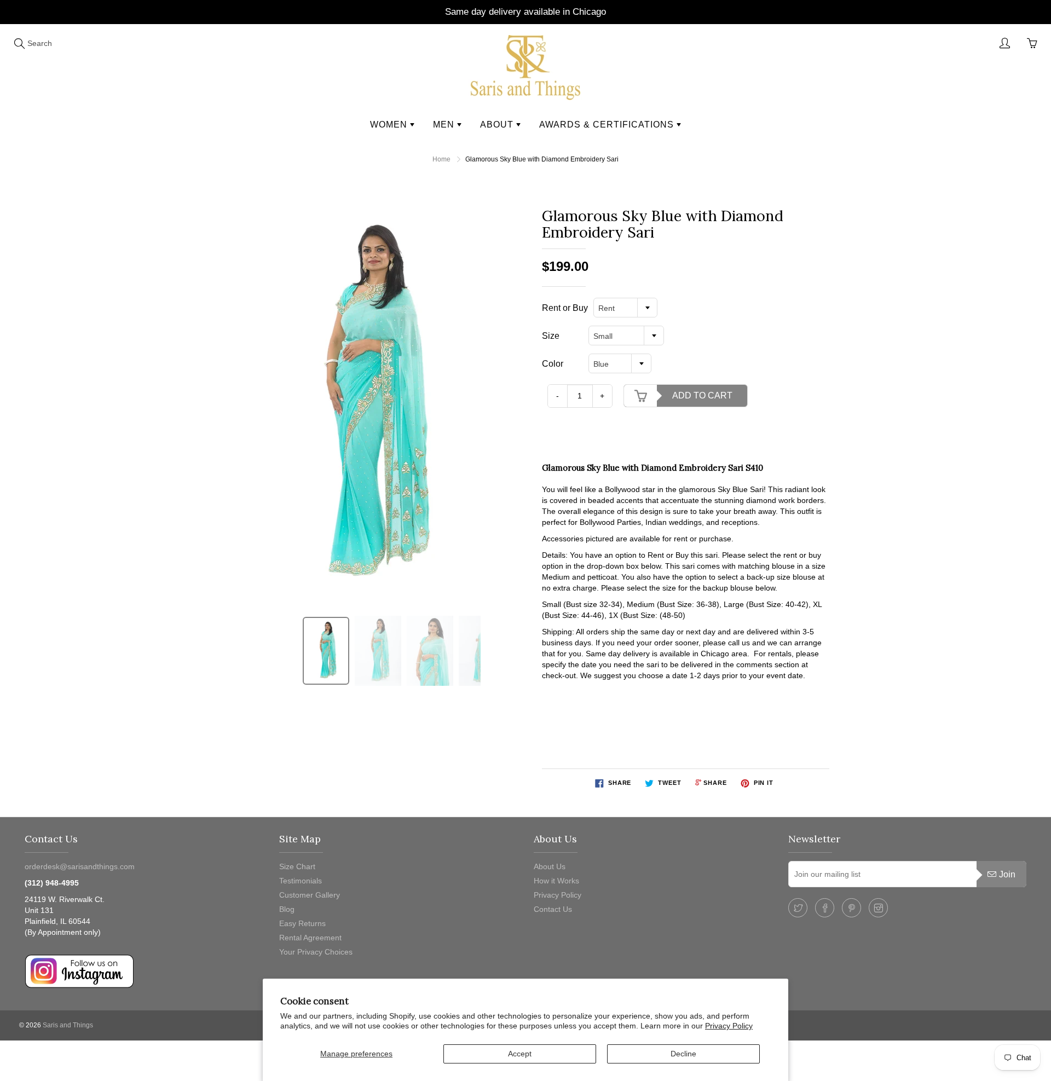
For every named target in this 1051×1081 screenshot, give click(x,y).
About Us (549, 866)
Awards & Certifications (608, 124)
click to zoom (369, 405)
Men (445, 124)
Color (552, 363)
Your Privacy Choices (316, 951)
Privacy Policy (729, 1025)
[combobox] (625, 307)
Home (441, 159)
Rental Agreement (310, 937)
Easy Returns (302, 923)
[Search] (19, 43)
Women (390, 124)
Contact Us (553, 909)
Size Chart (297, 866)
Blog (286, 909)
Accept (520, 1053)
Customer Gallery (309, 895)
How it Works (556, 880)
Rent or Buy (565, 308)
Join (1007, 874)
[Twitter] (797, 907)
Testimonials (300, 880)
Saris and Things (68, 1025)
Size (550, 335)
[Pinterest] (851, 907)
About (498, 124)
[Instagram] (878, 907)
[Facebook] (824, 907)
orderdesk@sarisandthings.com (80, 866)
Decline (683, 1053)
